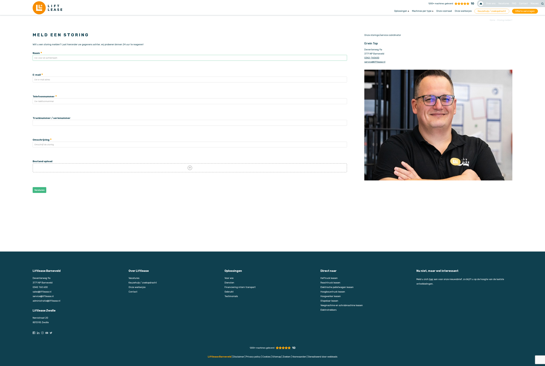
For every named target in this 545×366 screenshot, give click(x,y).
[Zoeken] (542, 3)
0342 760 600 (40, 287)
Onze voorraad (444, 11)
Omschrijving (41, 139)
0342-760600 (371, 57)
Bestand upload (42, 161)
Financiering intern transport (240, 287)
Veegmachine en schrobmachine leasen (341, 305)
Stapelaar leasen (329, 300)
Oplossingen (401, 11)
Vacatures (503, 3)
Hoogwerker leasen (330, 296)
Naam (36, 53)
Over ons (490, 3)
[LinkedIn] (38, 331)
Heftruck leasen (329, 278)
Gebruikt (229, 291)
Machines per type (422, 11)
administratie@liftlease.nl (46, 300)
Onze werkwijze (463, 11)
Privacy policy (253, 356)
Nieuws (534, 3)
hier (431, 279)
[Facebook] (34, 331)
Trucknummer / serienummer (52, 118)
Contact (523, 3)
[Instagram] (42, 331)
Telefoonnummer (44, 96)
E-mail (37, 74)
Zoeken (287, 356)
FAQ (514, 3)
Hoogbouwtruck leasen (332, 291)
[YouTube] (46, 331)
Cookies (266, 356)
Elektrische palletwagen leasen (337, 287)
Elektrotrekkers (328, 310)
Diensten (229, 282)
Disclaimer (238, 356)
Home (493, 20)
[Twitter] (51, 331)
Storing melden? (504, 20)
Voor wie (229, 278)
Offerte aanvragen (525, 11)
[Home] (480, 3)
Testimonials (231, 296)
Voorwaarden (299, 356)
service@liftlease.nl (374, 62)
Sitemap (276, 356)
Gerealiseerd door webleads (322, 356)
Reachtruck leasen (330, 282)
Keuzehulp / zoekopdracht (492, 11)
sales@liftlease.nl (42, 291)
